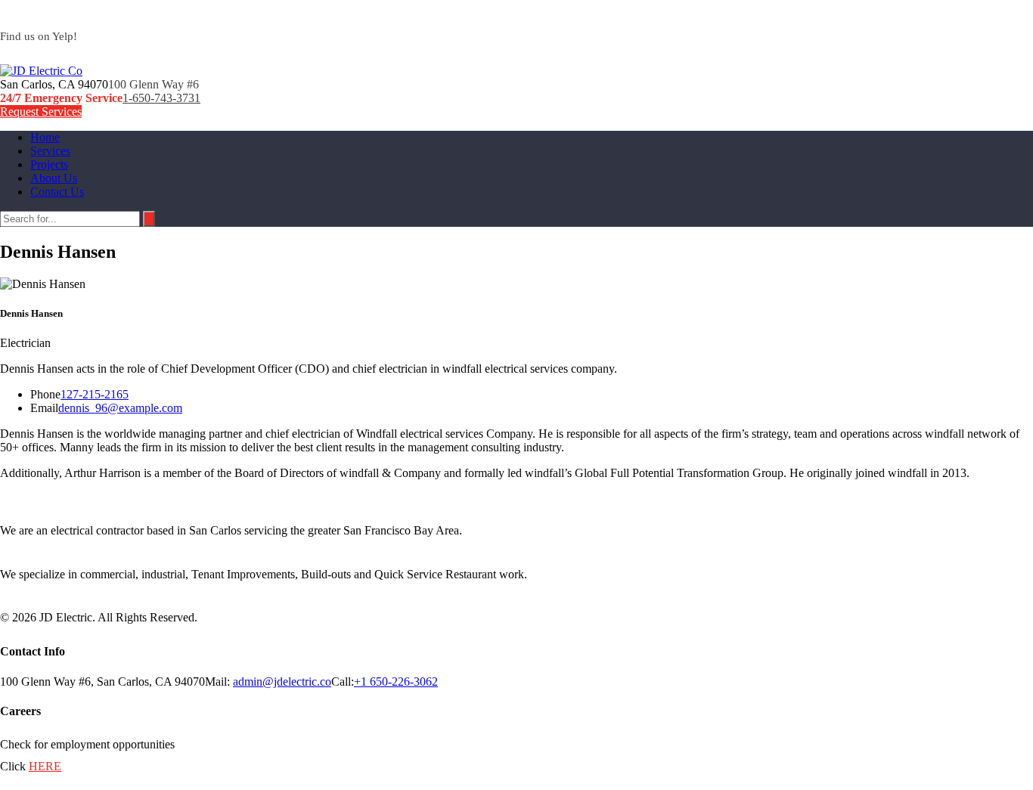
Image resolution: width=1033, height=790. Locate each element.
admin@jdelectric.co (282, 681)
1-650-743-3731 (161, 97)
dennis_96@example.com (120, 407)
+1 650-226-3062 (396, 681)
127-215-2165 (94, 394)
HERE (45, 766)
